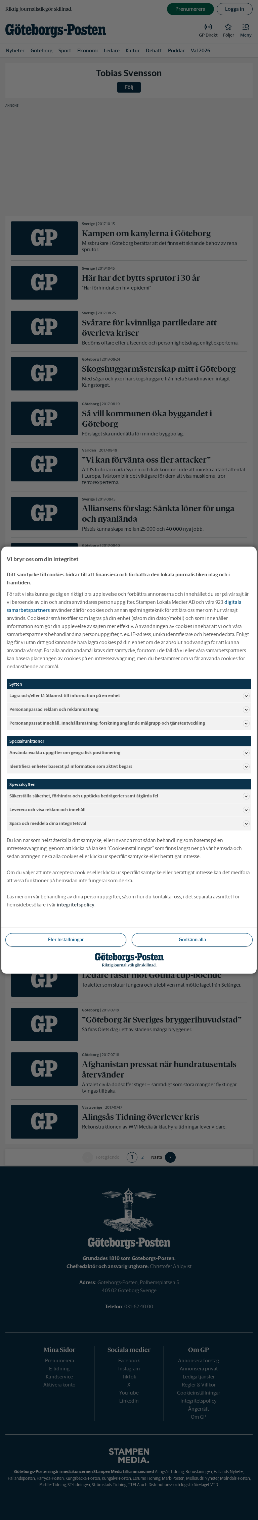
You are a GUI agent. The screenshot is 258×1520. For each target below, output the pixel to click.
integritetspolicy (75, 904)
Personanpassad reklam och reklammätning (53, 709)
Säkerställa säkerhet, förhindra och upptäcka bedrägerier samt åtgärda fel (83, 796)
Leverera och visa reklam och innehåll (47, 810)
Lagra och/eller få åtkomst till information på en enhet (64, 695)
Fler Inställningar (66, 939)
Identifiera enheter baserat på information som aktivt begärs (70, 766)
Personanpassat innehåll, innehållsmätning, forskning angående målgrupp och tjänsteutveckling (107, 723)
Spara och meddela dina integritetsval (47, 823)
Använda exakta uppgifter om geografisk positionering (64, 752)
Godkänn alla (192, 939)
